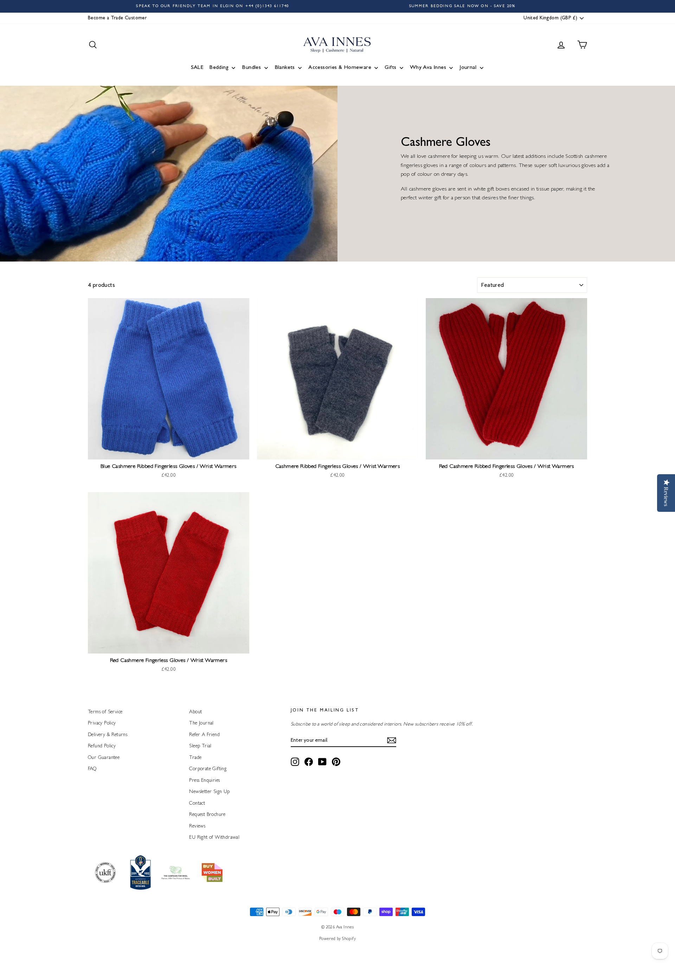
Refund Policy (102, 746)
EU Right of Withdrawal (214, 837)
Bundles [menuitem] (251, 68)
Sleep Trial (200, 746)
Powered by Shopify (337, 939)
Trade (195, 757)
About (195, 712)
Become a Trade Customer (117, 18)
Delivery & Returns (107, 735)
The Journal (201, 723)
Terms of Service (105, 712)
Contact (197, 803)
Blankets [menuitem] (285, 68)
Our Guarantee (104, 757)
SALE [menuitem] (197, 68)
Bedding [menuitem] (219, 68)
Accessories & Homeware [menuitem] (339, 68)
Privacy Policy (102, 723)
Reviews (197, 826)
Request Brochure (207, 814)
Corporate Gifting (207, 769)
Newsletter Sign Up (209, 792)
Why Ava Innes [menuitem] (428, 68)
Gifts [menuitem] (390, 68)
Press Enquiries (204, 780)
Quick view (168, 452)
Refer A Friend (204, 735)
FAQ (92, 769)
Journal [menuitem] (467, 68)
